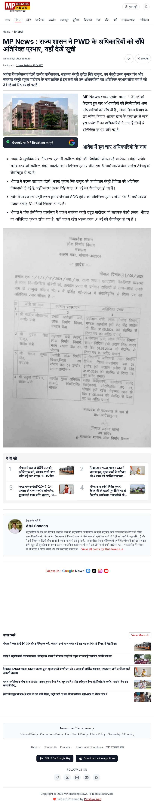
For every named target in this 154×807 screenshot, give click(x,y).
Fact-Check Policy (76, 734)
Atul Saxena (23, 58)
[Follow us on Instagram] (100, 571)
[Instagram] (77, 777)
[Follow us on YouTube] (106, 571)
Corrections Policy (51, 734)
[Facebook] (57, 777)
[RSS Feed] (96, 777)
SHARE (145, 58)
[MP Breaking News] (17, 7)
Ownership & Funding (121, 734)
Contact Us (50, 747)
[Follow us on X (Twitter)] (94, 571)
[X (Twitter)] (67, 777)
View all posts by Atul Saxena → (102, 549)
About (34, 747)
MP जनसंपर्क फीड (115, 747)
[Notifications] (146, 6)
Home (6, 31)
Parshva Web (92, 799)
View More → (140, 635)
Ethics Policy (98, 734)
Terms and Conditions (89, 747)
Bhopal (18, 31)
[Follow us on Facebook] (88, 571)
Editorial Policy (29, 734)
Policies (65, 747)
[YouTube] (87, 777)
